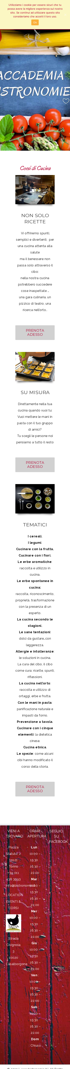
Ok (35, 22)
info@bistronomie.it (20, 885)
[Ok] (65, 15)
